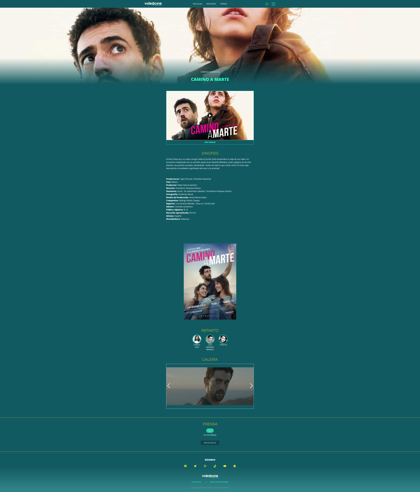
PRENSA (223, 4)
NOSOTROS (211, 4)
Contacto (196, 482)
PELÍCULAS (197, 4)
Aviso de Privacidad (219, 482)
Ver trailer (210, 142)
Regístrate (210, 443)
